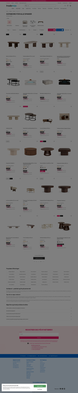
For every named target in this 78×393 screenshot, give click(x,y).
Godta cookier (40, 386)
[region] (24, 387)
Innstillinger (39, 389)
